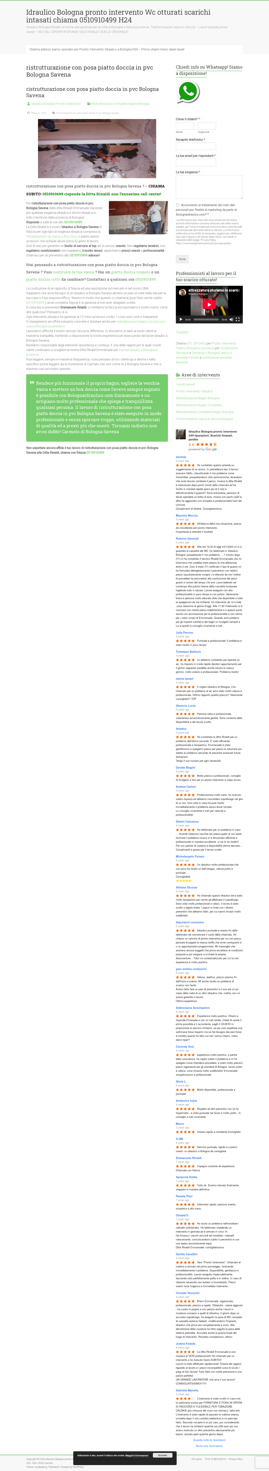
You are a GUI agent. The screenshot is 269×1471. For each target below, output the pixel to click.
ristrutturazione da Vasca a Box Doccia (53, 236)
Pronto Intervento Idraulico (194, 391)
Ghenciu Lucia (186, 706)
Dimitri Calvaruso (187, 821)
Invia (182, 259)
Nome (179, 131)
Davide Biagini (185, 767)
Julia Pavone (184, 632)
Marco (180, 1124)
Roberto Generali (187, 538)
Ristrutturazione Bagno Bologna (198, 398)
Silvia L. (181, 1081)
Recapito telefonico (190, 140)
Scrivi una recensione (209, 1446)
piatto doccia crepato (130, 271)
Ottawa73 (182, 1215)
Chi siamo (196, 1459)
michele (181, 457)
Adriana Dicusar (186, 887)
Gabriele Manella (187, 1390)
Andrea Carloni (186, 787)
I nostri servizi (185, 384)
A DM (179, 1139)
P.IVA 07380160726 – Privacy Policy (224, 1459)
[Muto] (231, 319)
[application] (209, 304)
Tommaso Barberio (188, 652)
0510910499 (53, 193)
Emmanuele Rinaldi (189, 1158)
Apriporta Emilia (186, 1177)
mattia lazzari (184, 679)
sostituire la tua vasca (73, 271)
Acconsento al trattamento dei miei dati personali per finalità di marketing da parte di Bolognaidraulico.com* (206, 209)
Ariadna (181, 729)
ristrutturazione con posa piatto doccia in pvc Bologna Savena (92, 92)
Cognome (203, 131)
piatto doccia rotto (43, 279)
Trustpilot (182, 332)
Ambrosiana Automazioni (193, 1008)
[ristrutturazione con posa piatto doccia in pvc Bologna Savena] (97, 121)
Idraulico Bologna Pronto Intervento (56, 104)
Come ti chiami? (188, 119)
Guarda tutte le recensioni (209, 1440)
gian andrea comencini (191, 969)
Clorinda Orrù (185, 1046)
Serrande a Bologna (206, 353)
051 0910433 (196, 343)
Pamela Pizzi (184, 1196)
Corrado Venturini (187, 1293)
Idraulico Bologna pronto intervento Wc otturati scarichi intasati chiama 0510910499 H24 (118, 15)
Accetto (162, 1455)
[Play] (181, 319)
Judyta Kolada (185, 1343)
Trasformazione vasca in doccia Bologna (204, 419)
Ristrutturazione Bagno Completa (199, 405)
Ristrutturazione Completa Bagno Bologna (121, 104)
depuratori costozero (190, 922)
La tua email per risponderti (196, 156)
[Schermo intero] (238, 319)
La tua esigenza (188, 172)
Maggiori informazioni (136, 1455)
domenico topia (186, 1100)
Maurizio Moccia (187, 515)
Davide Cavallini (187, 1254)
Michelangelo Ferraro (190, 856)
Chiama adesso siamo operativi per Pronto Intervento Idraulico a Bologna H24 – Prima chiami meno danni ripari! (106, 49)
